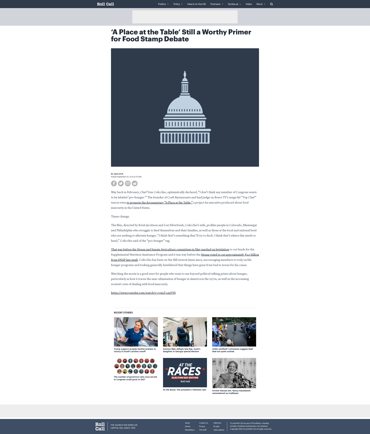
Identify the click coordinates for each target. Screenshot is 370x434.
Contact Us (203, 423)
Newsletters (190, 430)
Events (187, 426)
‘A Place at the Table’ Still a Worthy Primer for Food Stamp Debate (181, 36)
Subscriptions (218, 430)
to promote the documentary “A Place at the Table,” (160, 202)
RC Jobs (216, 426)
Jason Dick (118, 174)
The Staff (202, 430)
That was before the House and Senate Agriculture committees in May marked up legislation (170, 249)
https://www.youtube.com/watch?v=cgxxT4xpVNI (143, 293)
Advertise (217, 423)
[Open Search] (271, 4)
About (187, 423)
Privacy (202, 426)
